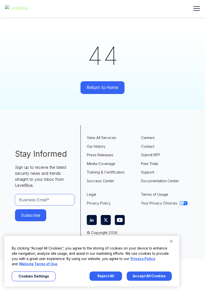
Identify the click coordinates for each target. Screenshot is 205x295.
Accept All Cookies (149, 276)
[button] (196, 8)
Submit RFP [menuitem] (150, 154)
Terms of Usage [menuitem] (154, 194)
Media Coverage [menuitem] (101, 163)
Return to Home (102, 87)
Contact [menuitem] (147, 146)
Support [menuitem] (147, 172)
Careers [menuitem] (148, 137)
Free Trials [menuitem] (149, 163)
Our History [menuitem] (96, 146)
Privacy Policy (142, 259)
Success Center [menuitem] (100, 180)
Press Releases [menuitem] (100, 154)
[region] (91, 261)
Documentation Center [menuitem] (160, 180)
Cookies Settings (33, 276)
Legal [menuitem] (91, 194)
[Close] (171, 241)
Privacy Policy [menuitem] (98, 203)
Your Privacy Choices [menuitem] (159, 203)
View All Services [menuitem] (101, 137)
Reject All (106, 276)
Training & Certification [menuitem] (105, 172)
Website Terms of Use (38, 264)
